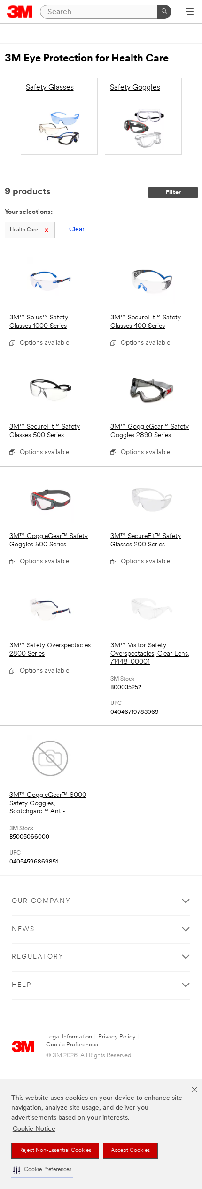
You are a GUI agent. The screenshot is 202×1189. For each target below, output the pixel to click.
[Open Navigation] (190, 12)
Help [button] (21, 985)
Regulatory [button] (38, 957)
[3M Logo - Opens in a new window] (20, 12)
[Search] (164, 12)
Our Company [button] (41, 901)
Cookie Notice (34, 1129)
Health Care (24, 230)
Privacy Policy (117, 1037)
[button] (42, 1170)
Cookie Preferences (72, 1045)
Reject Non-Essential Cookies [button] (55, 1150)
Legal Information (69, 1037)
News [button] (23, 929)
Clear (77, 229)
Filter (173, 192)
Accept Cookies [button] (130, 1150)
